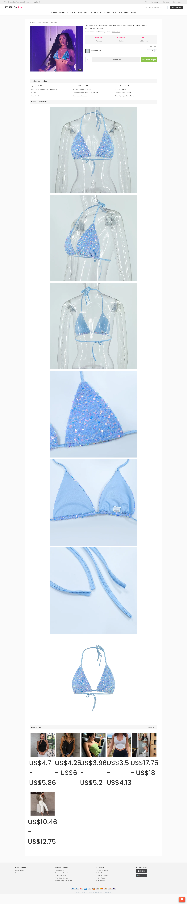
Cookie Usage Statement (63, 881)
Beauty (102, 12)
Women (54, 12)
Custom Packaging (102, 875)
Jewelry (62, 12)
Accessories (71, 12)
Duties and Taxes (61, 875)
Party (109, 12)
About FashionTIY (20, 870)
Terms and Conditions (62, 873)
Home (115, 12)
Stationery (123, 12)
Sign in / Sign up (176, 7)
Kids (90, 12)
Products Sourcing (102, 870)
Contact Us (116, 32)
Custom (133, 12)
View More (151, 727)
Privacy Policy (59, 870)
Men (85, 12)
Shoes (96, 12)
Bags (80, 12)
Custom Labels (101, 881)
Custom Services (101, 873)
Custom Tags (100, 878)
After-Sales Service (61, 878)
